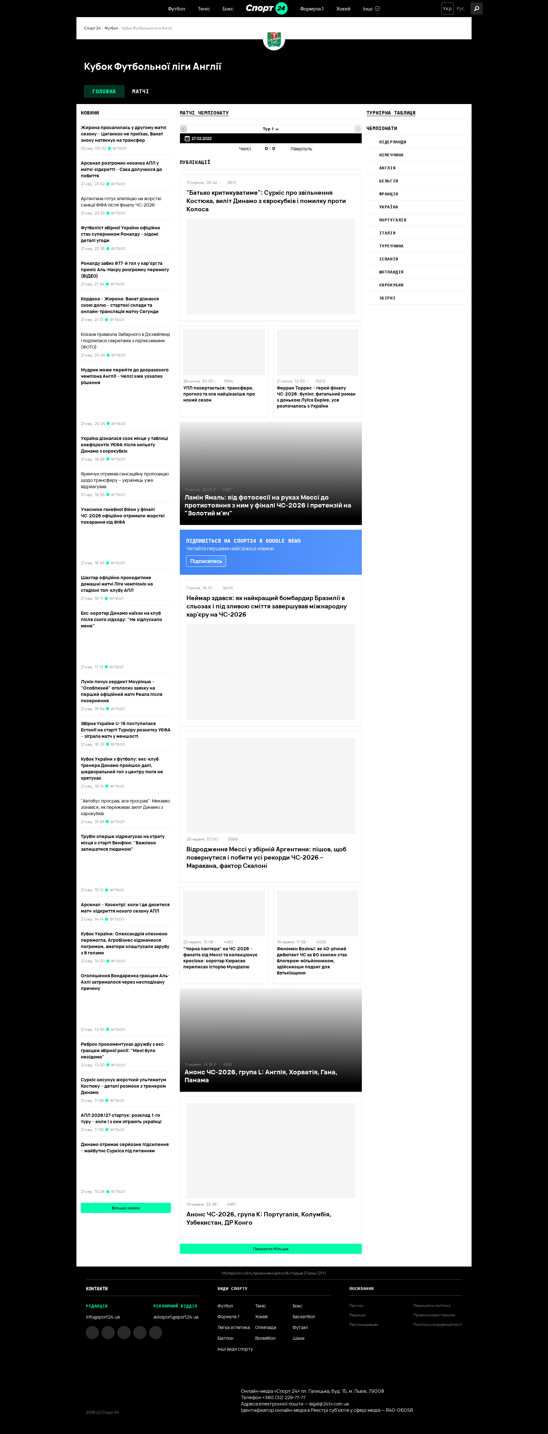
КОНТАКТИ (97, 1289)
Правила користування (434, 1315)
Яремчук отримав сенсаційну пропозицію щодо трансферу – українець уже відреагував (125, 480)
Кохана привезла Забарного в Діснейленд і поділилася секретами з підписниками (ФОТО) (125, 340)
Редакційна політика (432, 1305)
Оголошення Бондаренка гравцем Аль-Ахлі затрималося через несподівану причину (125, 981)
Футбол (176, 8)
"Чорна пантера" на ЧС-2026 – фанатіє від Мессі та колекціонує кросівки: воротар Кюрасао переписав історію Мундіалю (220, 958)
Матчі (140, 91)
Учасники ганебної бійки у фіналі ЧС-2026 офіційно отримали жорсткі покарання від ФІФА (123, 515)
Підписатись (206, 561)
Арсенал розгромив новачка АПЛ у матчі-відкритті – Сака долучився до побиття (121, 169)
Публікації (195, 162)
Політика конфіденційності (438, 1324)
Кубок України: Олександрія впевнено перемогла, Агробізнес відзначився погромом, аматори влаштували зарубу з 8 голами (125, 943)
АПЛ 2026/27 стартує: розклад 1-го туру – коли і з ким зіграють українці (121, 1118)
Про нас (356, 1305)
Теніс (204, 8)
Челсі (245, 149)
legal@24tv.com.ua (329, 1404)
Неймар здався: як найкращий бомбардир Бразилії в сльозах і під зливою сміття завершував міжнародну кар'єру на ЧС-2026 (266, 606)
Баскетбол (304, 1316)
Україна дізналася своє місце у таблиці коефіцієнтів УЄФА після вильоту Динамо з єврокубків (124, 444)
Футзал (300, 1327)
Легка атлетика (234, 1327)
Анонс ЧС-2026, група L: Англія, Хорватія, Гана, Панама (261, 1076)
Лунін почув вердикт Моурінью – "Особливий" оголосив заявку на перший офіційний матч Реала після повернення (121, 691)
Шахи (298, 1338)
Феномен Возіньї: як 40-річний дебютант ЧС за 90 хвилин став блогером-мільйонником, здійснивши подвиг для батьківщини (312, 961)
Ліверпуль (301, 149)
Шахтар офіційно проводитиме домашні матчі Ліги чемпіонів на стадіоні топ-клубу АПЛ (117, 583)
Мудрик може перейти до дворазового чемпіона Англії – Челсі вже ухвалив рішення (125, 376)
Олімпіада (265, 1327)
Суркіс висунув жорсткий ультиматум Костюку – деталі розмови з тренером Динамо (123, 1086)
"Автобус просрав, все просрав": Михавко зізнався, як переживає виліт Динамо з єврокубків (125, 807)
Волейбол (265, 1338)
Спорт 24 (92, 28)
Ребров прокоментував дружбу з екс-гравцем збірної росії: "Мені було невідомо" (123, 1050)
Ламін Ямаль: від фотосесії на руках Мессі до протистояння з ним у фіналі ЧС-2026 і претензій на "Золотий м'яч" (268, 505)
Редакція (357, 1315)
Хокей (343, 8)
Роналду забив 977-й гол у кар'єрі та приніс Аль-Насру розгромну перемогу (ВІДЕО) (125, 269)
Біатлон (225, 1338)
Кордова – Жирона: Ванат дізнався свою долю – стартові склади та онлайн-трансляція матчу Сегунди (120, 305)
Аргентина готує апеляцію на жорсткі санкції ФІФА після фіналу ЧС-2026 (121, 201)
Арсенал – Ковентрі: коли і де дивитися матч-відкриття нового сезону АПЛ (125, 907)
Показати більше (271, 1249)
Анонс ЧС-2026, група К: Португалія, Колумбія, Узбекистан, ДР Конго (258, 1218)
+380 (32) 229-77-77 (283, 1397)
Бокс (228, 8)
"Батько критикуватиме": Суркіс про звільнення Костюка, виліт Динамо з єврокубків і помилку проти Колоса (266, 200)
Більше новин (126, 1208)
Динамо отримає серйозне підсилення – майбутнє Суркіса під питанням (125, 1147)
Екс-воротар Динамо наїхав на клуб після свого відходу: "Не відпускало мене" (121, 619)
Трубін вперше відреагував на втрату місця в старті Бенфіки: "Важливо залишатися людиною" (123, 842)
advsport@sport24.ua (176, 1317)
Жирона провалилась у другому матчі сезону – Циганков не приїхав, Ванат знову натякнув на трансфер (123, 133)
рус (461, 8)
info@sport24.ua (103, 1317)
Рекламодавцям (363, 1324)
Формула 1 (312, 8)
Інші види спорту (235, 1349)
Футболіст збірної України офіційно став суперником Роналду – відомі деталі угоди (120, 234)
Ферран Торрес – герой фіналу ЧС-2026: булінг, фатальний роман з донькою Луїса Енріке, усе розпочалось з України (316, 397)
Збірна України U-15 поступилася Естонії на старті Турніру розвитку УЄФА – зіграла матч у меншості (126, 729)
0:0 (271, 148)
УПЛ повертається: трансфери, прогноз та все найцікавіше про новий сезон (219, 394)
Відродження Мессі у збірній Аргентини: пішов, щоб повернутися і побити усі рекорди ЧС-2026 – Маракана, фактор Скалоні (266, 857)
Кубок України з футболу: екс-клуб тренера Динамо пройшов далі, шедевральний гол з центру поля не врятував (122, 768)
